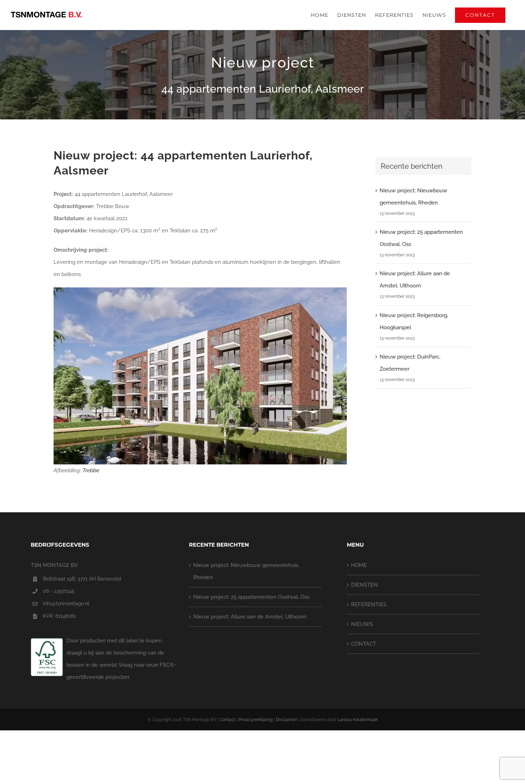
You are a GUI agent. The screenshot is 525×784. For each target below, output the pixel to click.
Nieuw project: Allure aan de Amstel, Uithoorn (249, 616)
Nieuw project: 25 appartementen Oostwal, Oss (251, 597)
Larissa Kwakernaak (358, 719)
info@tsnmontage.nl (66, 603)
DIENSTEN (364, 585)
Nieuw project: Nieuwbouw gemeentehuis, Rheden (246, 571)
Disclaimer (286, 719)
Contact (227, 719)
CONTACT (363, 644)
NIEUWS (362, 624)
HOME (359, 565)
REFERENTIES (368, 604)
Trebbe (90, 470)
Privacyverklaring (255, 719)
